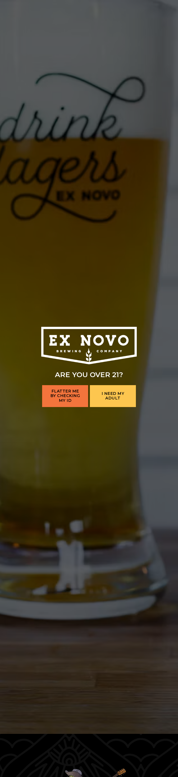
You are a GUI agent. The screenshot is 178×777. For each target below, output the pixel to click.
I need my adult (113, 417)
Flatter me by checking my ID (65, 417)
